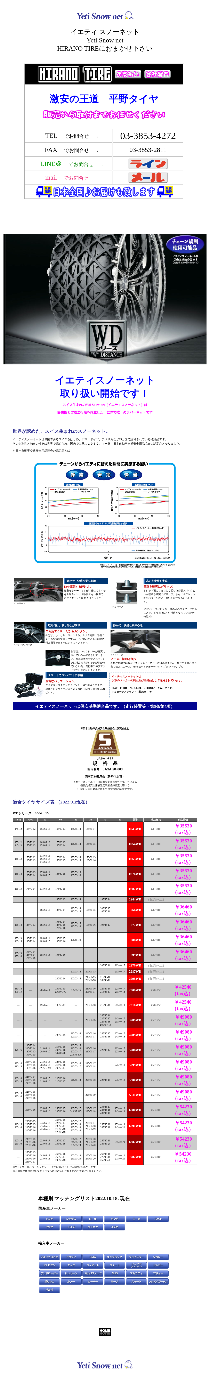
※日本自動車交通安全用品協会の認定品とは (41, 450)
